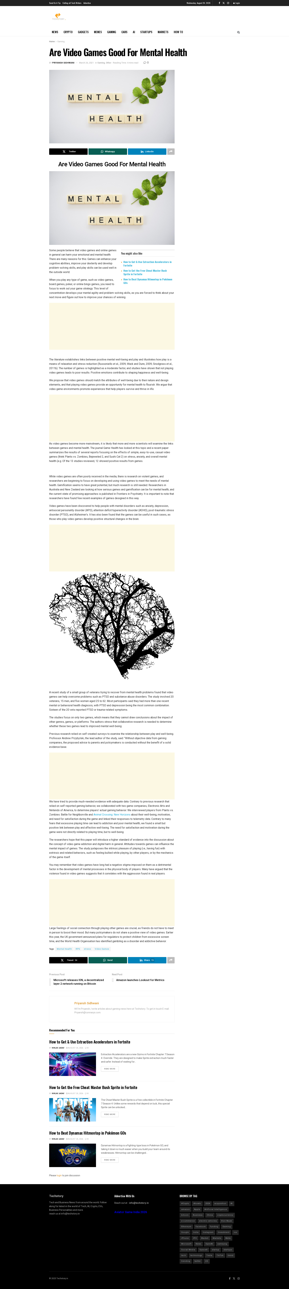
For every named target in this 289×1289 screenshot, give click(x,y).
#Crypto (185, 1203)
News (55, 32)
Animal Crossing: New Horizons (111, 814)
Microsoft (186, 1243)
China (210, 1215)
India (196, 1232)
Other (108, 62)
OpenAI (209, 1243)
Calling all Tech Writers (72, 3)
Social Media (188, 1249)
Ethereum (186, 1226)
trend (230, 1255)
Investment (223, 1232)
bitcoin (185, 1215)
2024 (207, 1203)
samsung (222, 1243)
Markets (163, 32)
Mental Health (64, 949)
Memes (98, 32)
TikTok (220, 1255)
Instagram (208, 1232)
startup (215, 1249)
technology (196, 1255)
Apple (197, 1209)
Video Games (102, 949)
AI (134, 32)
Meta (228, 1238)
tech (183, 1255)
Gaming (111, 32)
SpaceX (204, 1249)
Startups (146, 32)
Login (237, 3)
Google (185, 1232)
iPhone (185, 1238)
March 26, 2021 (86, 62)
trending (185, 1261)
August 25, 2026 (75, 1047)
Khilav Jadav (58, 1047)
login (59, 1175)
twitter (198, 1261)
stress (87, 949)
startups (228, 1249)
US (206, 1261)
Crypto (68, 32)
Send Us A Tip (55, 3)
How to (178, 32)
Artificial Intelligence (216, 1209)
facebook (201, 1226)
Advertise (87, 3)
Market (204, 1238)
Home (52, 41)
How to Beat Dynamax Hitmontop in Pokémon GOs (147, 281)
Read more (109, 1068)
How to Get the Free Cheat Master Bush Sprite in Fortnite (145, 272)
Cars (124, 32)
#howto (197, 1203)
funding (214, 1226)
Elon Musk (226, 1220)
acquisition (220, 1203)
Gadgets (83, 32)
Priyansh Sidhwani (63, 62)
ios (235, 1232)
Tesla (209, 1255)
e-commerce (188, 1220)
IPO (195, 1238)
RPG (78, 949)
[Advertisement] (112, 326)
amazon (185, 1209)
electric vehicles (208, 1220)
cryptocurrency (225, 1215)
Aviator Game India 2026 (130, 1212)
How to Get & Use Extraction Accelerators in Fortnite (147, 263)
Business (198, 1215)
